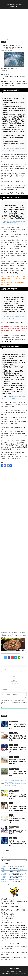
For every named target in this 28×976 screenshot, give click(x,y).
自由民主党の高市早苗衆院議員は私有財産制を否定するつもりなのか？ (17, 750)
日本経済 (4, 669)
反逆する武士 (14, 7)
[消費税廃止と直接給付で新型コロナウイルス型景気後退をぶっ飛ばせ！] (15, 657)
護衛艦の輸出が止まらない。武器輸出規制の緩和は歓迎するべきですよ (17, 831)
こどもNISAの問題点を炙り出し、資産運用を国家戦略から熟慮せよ (17, 843)
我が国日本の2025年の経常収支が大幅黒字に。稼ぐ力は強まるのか (18, 820)
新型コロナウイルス (6, 671)
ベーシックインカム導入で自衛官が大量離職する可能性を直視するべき (17, 773)
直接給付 (22, 671)
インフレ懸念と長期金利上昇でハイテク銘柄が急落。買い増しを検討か (17, 726)
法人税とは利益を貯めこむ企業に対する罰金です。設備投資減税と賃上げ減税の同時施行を (17, 808)
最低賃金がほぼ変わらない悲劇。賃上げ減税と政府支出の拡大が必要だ (17, 761)
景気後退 (13, 671)
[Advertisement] (14, 23)
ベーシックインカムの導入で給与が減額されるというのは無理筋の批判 (17, 796)
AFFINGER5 (14, 974)
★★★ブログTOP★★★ (7, 634)
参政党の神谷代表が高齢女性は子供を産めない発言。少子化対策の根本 (17, 738)
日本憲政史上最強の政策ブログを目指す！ (14, 971)
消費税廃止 (17, 671)
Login (25, 689)
